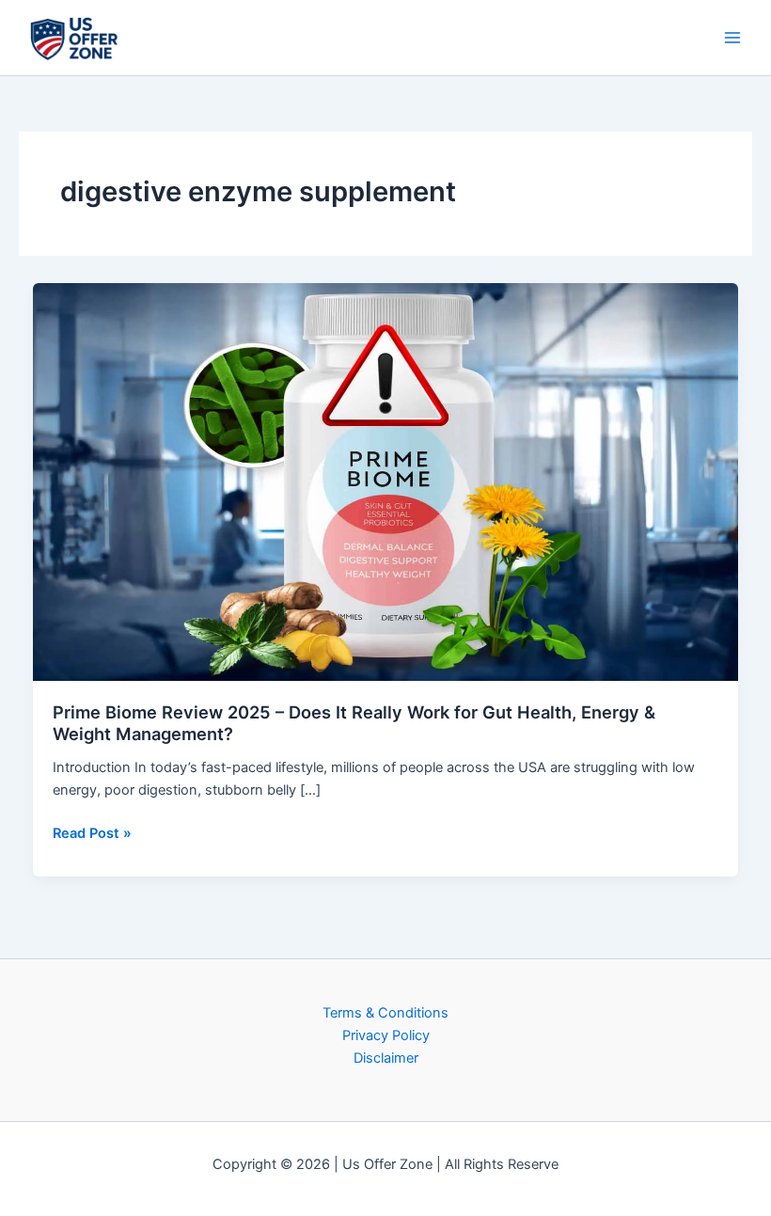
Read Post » (92, 832)
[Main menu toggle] (732, 37)
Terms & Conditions (385, 1012)
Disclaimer (386, 1058)
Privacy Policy (386, 1035)
